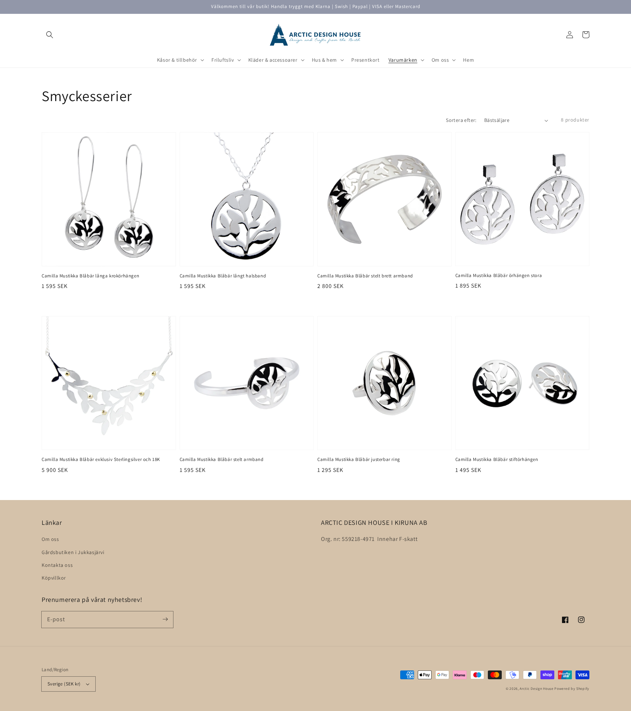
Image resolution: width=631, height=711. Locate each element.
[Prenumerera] (165, 619)
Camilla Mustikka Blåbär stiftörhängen (496, 459)
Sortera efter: (461, 120)
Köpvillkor (54, 577)
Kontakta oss (57, 565)
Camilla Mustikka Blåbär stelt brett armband (365, 276)
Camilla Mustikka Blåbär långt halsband (223, 276)
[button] (50, 35)
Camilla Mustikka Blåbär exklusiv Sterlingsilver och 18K (101, 459)
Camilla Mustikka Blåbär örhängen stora (498, 275)
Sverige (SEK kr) (63, 684)
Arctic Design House (536, 688)
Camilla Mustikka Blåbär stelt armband (222, 459)
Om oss (50, 539)
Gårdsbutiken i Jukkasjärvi (73, 552)
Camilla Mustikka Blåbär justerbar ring (358, 459)
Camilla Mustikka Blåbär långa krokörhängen (90, 276)
